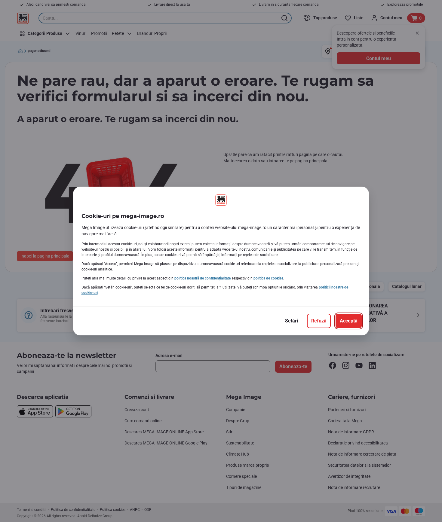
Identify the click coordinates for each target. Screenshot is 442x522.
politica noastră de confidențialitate (202, 278)
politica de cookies (268, 278)
